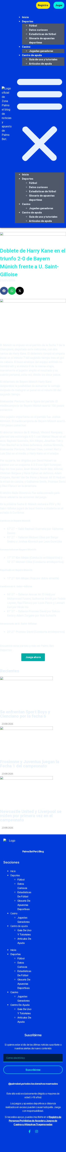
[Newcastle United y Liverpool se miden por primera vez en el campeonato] (33, 791)
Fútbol (33, 25)
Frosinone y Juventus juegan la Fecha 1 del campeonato (29, 763)
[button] (39, 119)
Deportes (27, 21)
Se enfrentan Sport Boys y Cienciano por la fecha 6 (25, 714)
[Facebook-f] (29, 1131)
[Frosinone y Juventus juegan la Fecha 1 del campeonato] (33, 741)
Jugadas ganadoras (41, 51)
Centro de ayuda (32, 55)
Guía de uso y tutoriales (43, 59)
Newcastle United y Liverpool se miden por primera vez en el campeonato (30, 815)
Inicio (25, 17)
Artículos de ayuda (40, 63)
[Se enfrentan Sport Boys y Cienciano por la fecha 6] (33, 691)
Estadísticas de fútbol (42, 34)
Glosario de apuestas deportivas (23, 905)
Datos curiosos (38, 30)
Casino (26, 46)
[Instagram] (36, 1131)
